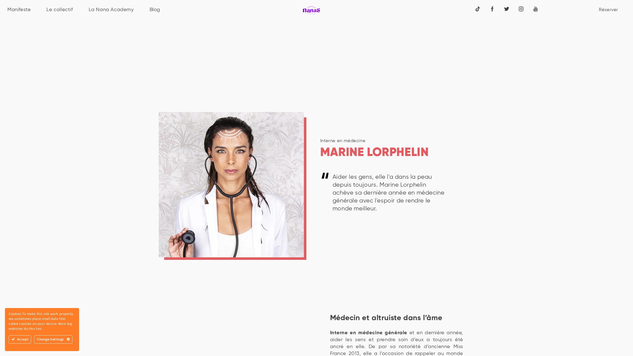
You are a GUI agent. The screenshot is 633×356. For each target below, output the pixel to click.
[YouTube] (535, 8)
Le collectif (59, 9)
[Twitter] (506, 8)
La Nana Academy (111, 9)
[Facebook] (492, 8)
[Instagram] (521, 8)
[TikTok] (477, 8)
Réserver (608, 10)
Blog (155, 9)
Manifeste (19, 9)
